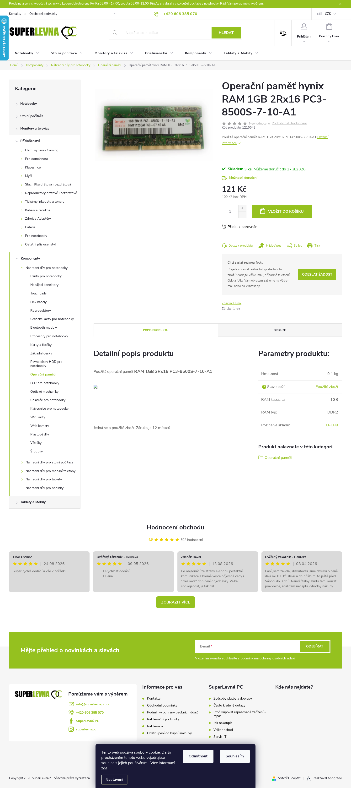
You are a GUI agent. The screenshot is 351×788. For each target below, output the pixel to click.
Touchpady (38, 293)
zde (104, 768)
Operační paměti (43, 374)
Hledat (226, 32)
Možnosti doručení (243, 177)
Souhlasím (235, 756)
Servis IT (219, 737)
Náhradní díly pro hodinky (45, 488)
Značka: (231, 303)
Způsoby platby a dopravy (232, 699)
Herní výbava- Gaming (41, 150)
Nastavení (114, 779)
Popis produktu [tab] (155, 330)
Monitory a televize (34, 128)
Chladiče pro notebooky (47, 400)
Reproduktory (40, 310)
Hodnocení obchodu (175, 527)
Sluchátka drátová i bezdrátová (48, 184)
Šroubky (36, 451)
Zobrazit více (175, 602)
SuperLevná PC (87, 721)
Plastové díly (39, 434)
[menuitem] (27, 53)
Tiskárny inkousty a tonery (44, 201)
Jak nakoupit (222, 723)
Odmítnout (198, 756)
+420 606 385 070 (90, 712)
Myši (28, 176)
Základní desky (41, 353)
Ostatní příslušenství (40, 244)
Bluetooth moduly (43, 327)
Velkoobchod (223, 730)
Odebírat (314, 646)
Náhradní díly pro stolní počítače (49, 462)
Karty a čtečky (41, 344)
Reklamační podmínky (163, 719)
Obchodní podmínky (43, 14)
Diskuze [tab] (280, 330)
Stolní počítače (31, 116)
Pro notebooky (36, 236)
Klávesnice (33, 167)
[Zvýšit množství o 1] (242, 208)
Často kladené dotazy (229, 705)
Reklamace (155, 726)
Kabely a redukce (37, 210)
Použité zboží (326, 386)
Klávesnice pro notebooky (49, 408)
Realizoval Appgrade (327, 778)
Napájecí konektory (44, 285)
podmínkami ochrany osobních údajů (267, 658)
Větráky (36, 442)
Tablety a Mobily (33, 502)
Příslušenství (30, 141)
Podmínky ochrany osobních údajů (172, 712)
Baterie (30, 227)
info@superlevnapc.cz (92, 704)
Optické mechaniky (44, 391)
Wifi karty (37, 417)
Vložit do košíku (286, 211)
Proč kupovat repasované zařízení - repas (239, 714)
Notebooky (28, 103)
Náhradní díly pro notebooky (47, 268)
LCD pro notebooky (44, 383)
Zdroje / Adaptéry (38, 218)
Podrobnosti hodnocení (289, 123)
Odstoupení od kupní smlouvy (169, 733)
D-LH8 (332, 425)
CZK (328, 14)
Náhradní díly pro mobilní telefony (50, 471)
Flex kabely (38, 302)
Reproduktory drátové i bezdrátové (51, 193)
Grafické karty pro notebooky (52, 319)
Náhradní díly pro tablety (44, 479)
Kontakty (15, 14)
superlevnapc (86, 729)
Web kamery (39, 426)
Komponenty (30, 258)
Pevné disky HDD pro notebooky (46, 363)
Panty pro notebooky (46, 276)
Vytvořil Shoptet (289, 778)
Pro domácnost (36, 159)
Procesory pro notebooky (49, 336)
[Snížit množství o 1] (242, 215)
